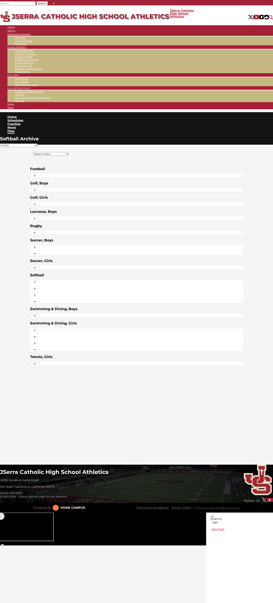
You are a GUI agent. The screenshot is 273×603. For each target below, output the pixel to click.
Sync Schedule (24, 40)
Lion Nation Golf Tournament (32, 97)
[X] (250, 17)
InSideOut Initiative (27, 59)
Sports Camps (23, 65)
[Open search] (271, 17)
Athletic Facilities (25, 53)
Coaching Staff (23, 56)
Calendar (20, 37)
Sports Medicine (24, 62)
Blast (10, 107)
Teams (11, 30)
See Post (218, 529)
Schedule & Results (18, 34)
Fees (11, 131)
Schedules (15, 120)
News (10, 104)
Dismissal (21, 43)
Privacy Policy (182, 507)
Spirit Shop (21, 78)
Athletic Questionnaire (28, 68)
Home (11, 27)
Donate (19, 100)
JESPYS (19, 94)
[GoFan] (264, 17)
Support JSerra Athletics (29, 91)
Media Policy (22, 71)
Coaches (14, 124)
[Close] (213, 519)
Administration (24, 50)
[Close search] (54, 2)
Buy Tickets (22, 81)
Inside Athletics (16, 47)
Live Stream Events (26, 84)
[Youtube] (256, 17)
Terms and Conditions (152, 507)
